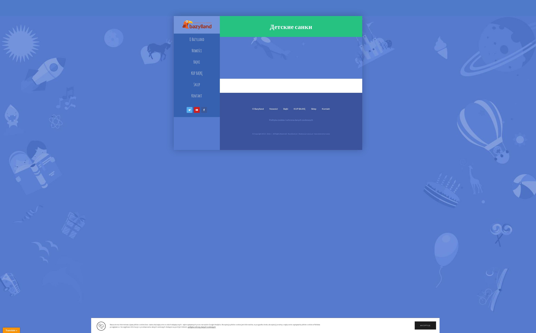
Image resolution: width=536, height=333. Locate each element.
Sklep (313, 108)
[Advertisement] (291, 57)
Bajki (285, 108)
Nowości (273, 108)
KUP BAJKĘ (300, 108)
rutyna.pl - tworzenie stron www (318, 134)
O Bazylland (258, 108)
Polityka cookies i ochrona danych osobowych (291, 120)
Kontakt (326, 108)
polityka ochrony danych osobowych (202, 327)
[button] (425, 325)
